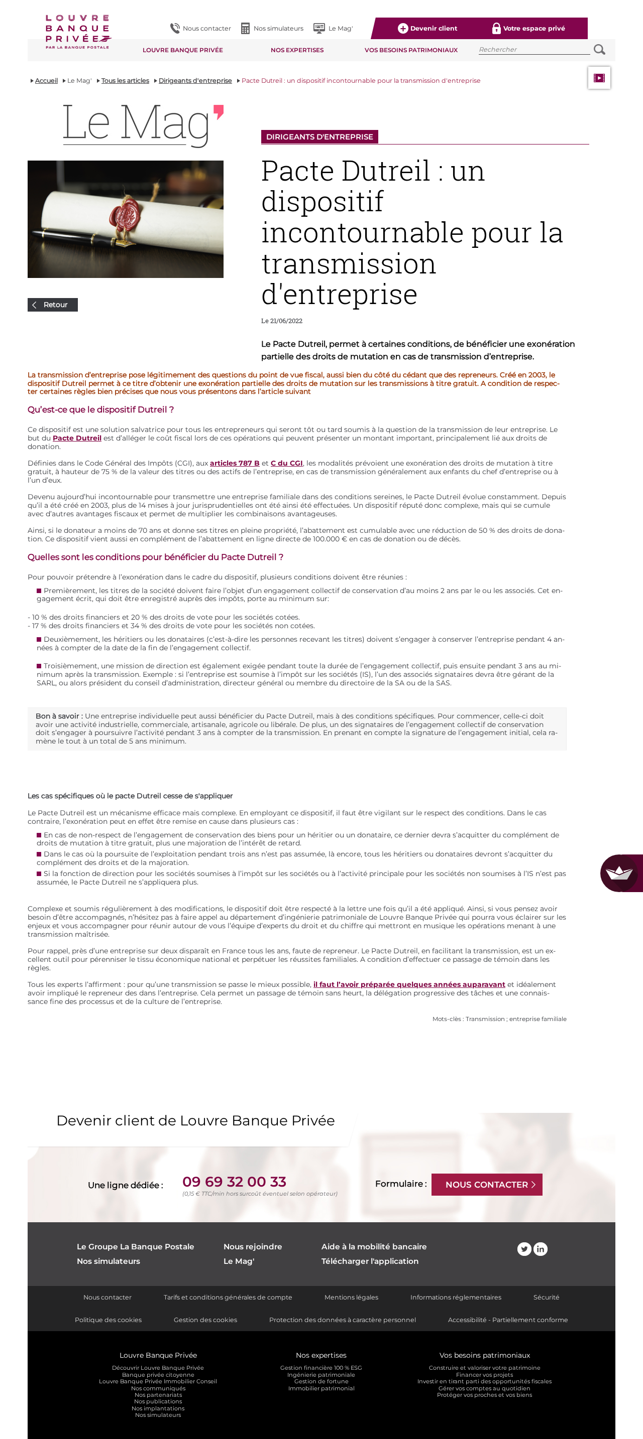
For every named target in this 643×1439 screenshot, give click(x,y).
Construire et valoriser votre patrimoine (485, 1368)
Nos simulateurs (278, 28)
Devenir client (433, 28)
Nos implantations (158, 1408)
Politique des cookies (108, 1320)
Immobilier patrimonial (321, 1388)
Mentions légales (351, 1297)
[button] (78, 33)
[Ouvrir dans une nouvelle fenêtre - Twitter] (524, 1249)
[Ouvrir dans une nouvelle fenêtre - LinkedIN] (540, 1249)
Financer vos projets (484, 1375)
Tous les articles (125, 80)
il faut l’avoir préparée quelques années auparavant (409, 984)
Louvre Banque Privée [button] (183, 50)
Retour (56, 304)
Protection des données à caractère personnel (342, 1320)
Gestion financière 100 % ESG (321, 1368)
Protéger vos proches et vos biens (484, 1395)
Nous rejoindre (253, 1246)
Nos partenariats (158, 1395)
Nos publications (158, 1401)
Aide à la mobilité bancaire (374, 1246)
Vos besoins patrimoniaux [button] (411, 50)
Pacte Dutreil (77, 438)
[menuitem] (200, 28)
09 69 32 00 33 (234, 1181)
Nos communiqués (158, 1388)
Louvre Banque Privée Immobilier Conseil (158, 1381)
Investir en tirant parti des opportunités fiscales (484, 1381)
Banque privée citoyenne (158, 1375)
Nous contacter (107, 1297)
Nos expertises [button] (297, 50)
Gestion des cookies (205, 1320)
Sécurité (546, 1297)
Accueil (46, 80)
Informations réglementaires (455, 1297)
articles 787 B (235, 463)
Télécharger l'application (370, 1261)
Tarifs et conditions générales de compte (228, 1297)
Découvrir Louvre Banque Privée (158, 1368)
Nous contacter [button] (207, 28)
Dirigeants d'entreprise (195, 80)
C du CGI (287, 463)
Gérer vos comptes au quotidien (484, 1388)
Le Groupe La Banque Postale (135, 1246)
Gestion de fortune (321, 1381)
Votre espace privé (534, 28)
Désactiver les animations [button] (599, 78)
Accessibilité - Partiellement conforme (508, 1320)
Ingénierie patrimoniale (321, 1375)
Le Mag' (341, 28)
